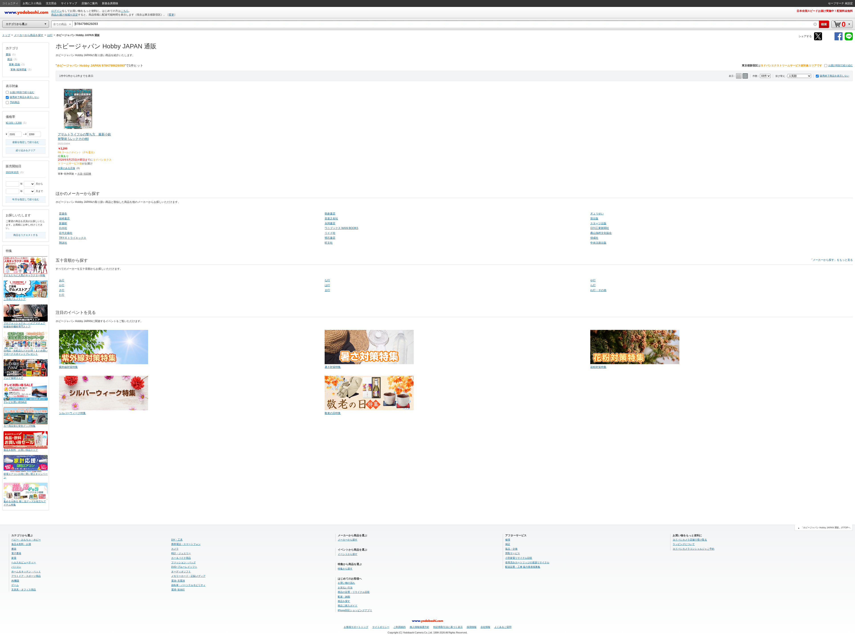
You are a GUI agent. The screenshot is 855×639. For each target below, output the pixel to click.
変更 (171, 14)
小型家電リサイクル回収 (518, 558)
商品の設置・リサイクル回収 (354, 592)
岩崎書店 (64, 218)
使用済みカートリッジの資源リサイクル (527, 562)
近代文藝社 (65, 233)
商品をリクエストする (25, 235)
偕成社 (594, 237)
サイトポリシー (380, 627)
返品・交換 (511, 548)
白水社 (63, 228)
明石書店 (330, 237)
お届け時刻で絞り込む (840, 65)
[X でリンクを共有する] (818, 39)
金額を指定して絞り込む (25, 142)
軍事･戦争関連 (18, 69)
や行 (593, 280)
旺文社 (329, 242)
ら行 (593, 285)
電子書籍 (16, 553)
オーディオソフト (181, 571)
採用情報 (471, 627)
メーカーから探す (347, 539)
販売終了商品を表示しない (834, 75)
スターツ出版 (598, 223)
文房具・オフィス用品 (23, 589)
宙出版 (594, 218)
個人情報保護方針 (419, 627)
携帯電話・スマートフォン (186, 544)
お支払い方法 (345, 587)
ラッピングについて (684, 544)
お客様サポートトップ (356, 627)
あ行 (61, 280)
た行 (61, 294)
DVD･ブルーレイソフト (184, 567)
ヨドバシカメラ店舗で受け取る (690, 539)
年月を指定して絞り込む (25, 199)
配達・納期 (344, 596)
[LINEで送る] (849, 39)
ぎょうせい (597, 213)
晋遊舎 (63, 213)
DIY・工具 (177, 539)
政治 (9, 59)
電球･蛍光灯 (178, 589)
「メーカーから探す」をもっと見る (831, 259)
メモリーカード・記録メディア (188, 576)
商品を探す (344, 601)
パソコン (16, 567)
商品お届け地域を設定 (64, 14)
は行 (327, 285)
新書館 (63, 223)
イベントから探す (347, 554)
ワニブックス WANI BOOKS (341, 228)
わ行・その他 (598, 290)
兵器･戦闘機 (84, 173)
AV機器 (15, 580)
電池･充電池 (178, 580)
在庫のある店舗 (66, 168)
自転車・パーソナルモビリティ (188, 585)
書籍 (8, 54)
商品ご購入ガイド (347, 605)
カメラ (175, 548)
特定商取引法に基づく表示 (448, 627)
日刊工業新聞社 (599, 228)
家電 (13, 558)
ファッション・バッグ (183, 562)
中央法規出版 (598, 242)
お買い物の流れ (346, 583)
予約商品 (15, 102)
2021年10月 (12, 172)
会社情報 (485, 627)
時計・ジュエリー (181, 553)
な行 (327, 280)
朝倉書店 (330, 213)
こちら (125, 10)
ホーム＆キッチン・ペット (26, 571)
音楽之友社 (331, 218)
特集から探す (345, 568)
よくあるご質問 (502, 627)
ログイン (56, 10)
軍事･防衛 (14, 64)
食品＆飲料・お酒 (21, 544)
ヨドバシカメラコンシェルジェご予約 (693, 548)
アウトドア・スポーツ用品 (26, 576)
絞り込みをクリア (25, 150)
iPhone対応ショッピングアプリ (355, 610)
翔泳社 (63, 242)
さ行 (61, 290)
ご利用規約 (399, 627)
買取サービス (512, 553)
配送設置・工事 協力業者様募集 (522, 567)
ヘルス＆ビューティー (23, 562)
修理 (507, 539)
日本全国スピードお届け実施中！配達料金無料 (825, 10)
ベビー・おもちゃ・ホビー (26, 539)
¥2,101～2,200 (14, 122)
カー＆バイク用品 (181, 558)
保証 (507, 544)
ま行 (327, 290)
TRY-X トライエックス (72, 237)
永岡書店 (330, 223)
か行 (61, 285)
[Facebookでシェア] (839, 39)
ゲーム (15, 585)
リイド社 (330, 233)
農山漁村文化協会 (601, 233)
